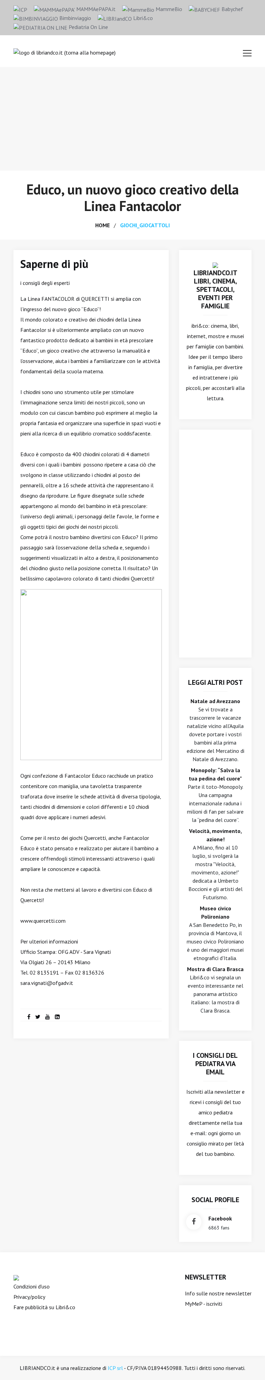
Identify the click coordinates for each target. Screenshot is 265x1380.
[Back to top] (249, 1364)
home (102, 225)
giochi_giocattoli (145, 225)
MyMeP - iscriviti (203, 1303)
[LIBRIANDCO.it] (215, 264)
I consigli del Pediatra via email (215, 1063)
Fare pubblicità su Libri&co (44, 1307)
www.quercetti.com (43, 920)
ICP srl (115, 1367)
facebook (220, 1218)
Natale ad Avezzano (215, 701)
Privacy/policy (29, 1296)
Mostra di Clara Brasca (215, 969)
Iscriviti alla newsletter (213, 1091)
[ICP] (20, 9)
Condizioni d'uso (31, 1286)
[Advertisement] (132, 118)
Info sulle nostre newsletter (218, 1293)
